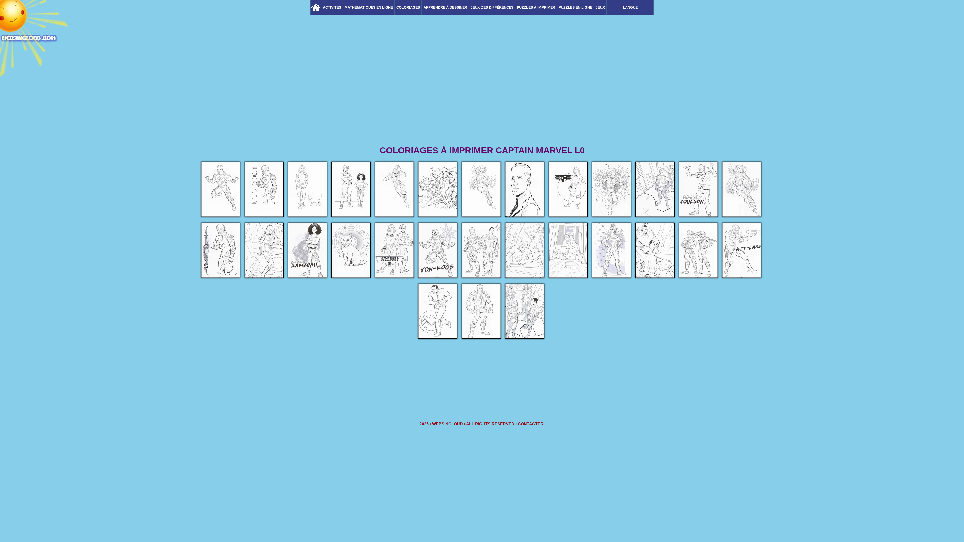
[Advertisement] (482, 105)
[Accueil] (315, 7)
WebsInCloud (447, 424)
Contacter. (531, 424)
